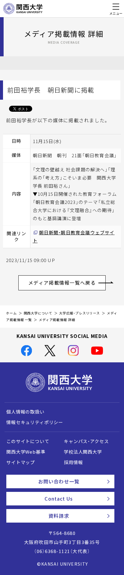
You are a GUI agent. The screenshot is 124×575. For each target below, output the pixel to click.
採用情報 (73, 462)
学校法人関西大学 (83, 451)
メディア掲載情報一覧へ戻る (62, 282)
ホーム (11, 313)
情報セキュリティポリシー (34, 422)
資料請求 (58, 515)
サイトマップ (20, 462)
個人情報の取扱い (25, 411)
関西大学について (38, 313)
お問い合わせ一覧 (58, 481)
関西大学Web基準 (25, 451)
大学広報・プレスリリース (79, 313)
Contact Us (59, 498)
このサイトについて (27, 441)
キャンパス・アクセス (86, 441)
